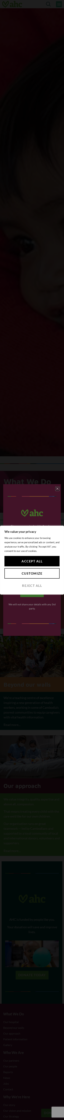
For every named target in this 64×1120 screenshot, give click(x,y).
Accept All (32, 561)
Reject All (32, 586)
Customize (32, 573)
